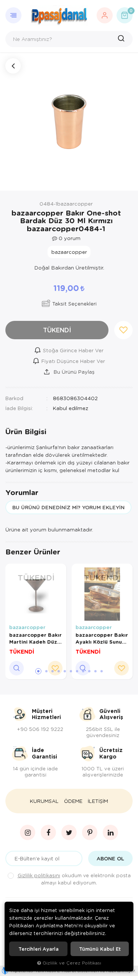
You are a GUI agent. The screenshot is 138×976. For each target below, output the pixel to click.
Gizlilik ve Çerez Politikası (72, 963)
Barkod (14, 398)
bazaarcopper (27, 627)
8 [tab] (83, 671)
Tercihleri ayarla (38, 949)
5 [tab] (65, 671)
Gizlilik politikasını (39, 875)
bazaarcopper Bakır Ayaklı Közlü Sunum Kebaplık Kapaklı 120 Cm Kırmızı (102, 638)
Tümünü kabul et (100, 949)
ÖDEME (73, 801)
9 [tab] (89, 671)
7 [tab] (77, 671)
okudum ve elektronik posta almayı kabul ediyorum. (74, 879)
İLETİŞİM (98, 801)
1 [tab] (38, 671)
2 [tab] (46, 671)
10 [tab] (95, 671)
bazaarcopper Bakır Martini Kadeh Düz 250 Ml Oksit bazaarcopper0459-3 (35, 638)
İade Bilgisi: (19, 408)
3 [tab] (52, 671)
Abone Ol (110, 858)
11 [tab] (101, 671)
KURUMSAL (44, 801)
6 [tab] (71, 671)
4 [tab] (59, 671)
